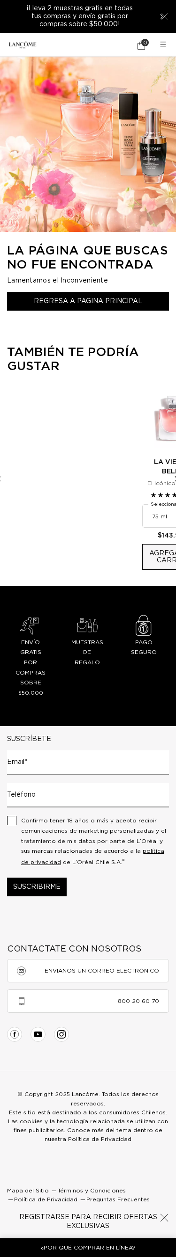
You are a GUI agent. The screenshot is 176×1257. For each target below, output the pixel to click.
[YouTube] (38, 1034)
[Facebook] (14, 1034)
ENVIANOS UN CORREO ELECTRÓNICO (102, 971)
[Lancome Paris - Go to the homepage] (23, 45)
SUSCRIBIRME (37, 887)
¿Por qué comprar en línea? (88, 1247)
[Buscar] (115, 44)
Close (164, 1217)
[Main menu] (164, 45)
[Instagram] (61, 1034)
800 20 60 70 (138, 1001)
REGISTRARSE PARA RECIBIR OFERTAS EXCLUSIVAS (88, 1222)
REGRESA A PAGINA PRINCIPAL (88, 301)
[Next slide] (161, 16)
